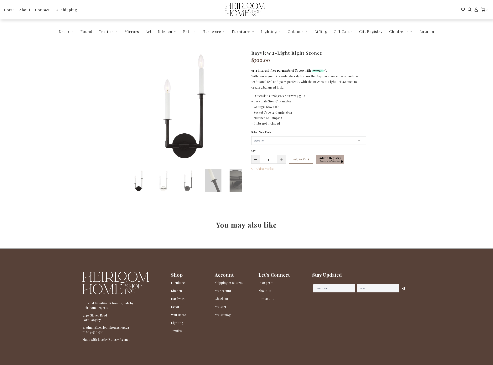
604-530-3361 (95, 332)
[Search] (470, 9)
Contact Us (266, 299)
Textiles (107, 31)
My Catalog (223, 315)
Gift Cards (343, 31)
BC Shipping (65, 9)
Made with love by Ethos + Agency (106, 339)
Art (149, 31)
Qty (253, 150)
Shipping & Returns (229, 283)
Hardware (212, 31)
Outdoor (296, 31)
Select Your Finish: (262, 132)
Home (9, 9)
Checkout (221, 299)
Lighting (269, 31)
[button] (330, 159)
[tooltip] (341, 161)
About (24, 9)
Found (86, 31)
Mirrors (132, 31)
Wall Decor (178, 315)
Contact (42, 9)
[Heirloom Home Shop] (245, 10)
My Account (223, 291)
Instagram (265, 283)
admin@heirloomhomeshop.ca (107, 327)
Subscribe (403, 288)
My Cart (220, 307)
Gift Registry (371, 31)
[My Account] (476, 9)
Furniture (241, 31)
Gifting (320, 31)
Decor (65, 31)
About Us (264, 291)
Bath (188, 31)
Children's (399, 31)
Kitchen (165, 31)
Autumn (426, 31)
